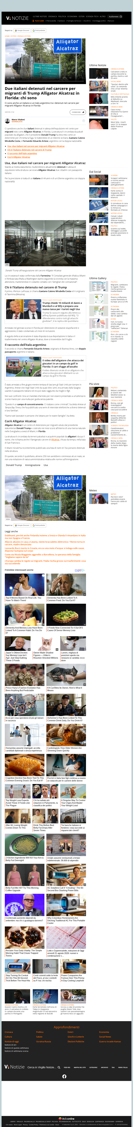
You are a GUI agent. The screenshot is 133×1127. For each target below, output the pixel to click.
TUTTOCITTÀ (76, 1121)
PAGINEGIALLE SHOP (43, 1121)
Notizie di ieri (10, 1045)
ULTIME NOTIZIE (40, 16)
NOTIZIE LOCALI (116, 201)
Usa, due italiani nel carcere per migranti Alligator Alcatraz (36, 146)
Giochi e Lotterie (76, 1037)
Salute (39, 1037)
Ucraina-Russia (43, 1041)
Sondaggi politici (99, 21)
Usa (46, 465)
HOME (7, 36)
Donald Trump (14, 465)
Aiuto (57, 1124)
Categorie (93, 1067)
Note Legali (18, 1124)
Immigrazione (32, 465)
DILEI (84, 1121)
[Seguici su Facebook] (64, 1077)
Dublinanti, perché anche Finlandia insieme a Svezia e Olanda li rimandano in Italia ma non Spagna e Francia (45, 537)
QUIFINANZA (99, 1121)
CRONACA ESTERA (24, 36)
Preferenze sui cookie (46, 1124)
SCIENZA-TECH (92, 16)
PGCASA (55, 1121)
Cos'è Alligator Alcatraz (18, 157)
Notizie (17, 1067)
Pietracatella (51, 21)
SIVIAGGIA (90, 1121)
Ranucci (111, 21)
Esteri (70, 1032)
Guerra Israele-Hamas (110, 1041)
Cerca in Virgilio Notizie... (42, 1067)
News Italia (123, 1067)
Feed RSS (67, 1067)
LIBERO (13, 1121)
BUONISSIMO (109, 1121)
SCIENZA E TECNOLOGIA (120, 426)
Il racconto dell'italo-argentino (22, 153)
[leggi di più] (83, 120)
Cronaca (9, 1032)
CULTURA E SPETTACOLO (120, 94)
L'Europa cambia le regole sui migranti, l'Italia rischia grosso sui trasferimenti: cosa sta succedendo (45, 562)
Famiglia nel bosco (74, 21)
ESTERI (82, 16)
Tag (113, 1067)
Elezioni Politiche (76, 1041)
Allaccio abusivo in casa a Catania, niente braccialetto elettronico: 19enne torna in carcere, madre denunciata (45, 543)
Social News (105, 1037)
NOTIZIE (20, 18)
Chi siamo (9, 1124)
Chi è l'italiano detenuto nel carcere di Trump (29, 149)
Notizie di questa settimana (17, 1048)
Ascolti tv (87, 21)
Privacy (25, 1124)
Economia (104, 1032)
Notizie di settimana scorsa (16, 1051)
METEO (113, 494)
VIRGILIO (20, 1121)
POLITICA (62, 16)
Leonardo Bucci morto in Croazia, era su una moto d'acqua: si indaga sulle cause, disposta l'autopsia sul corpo (44, 549)
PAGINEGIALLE (29, 1121)
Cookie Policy (33, 1124)
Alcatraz (55, 439)
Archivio (104, 1067)
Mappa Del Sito (80, 1067)
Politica (39, 1032)
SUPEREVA (119, 1121)
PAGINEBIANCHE (65, 1121)
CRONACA (52, 16)
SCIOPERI (114, 175)
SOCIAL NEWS (116, 82)
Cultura (8, 1037)
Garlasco (61, 21)
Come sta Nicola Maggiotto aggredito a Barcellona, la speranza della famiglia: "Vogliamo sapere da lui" (43, 556)
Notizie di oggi (12, 1041)
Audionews (114, 16)
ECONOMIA (72, 16)
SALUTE (114, 119)
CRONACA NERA (117, 107)
